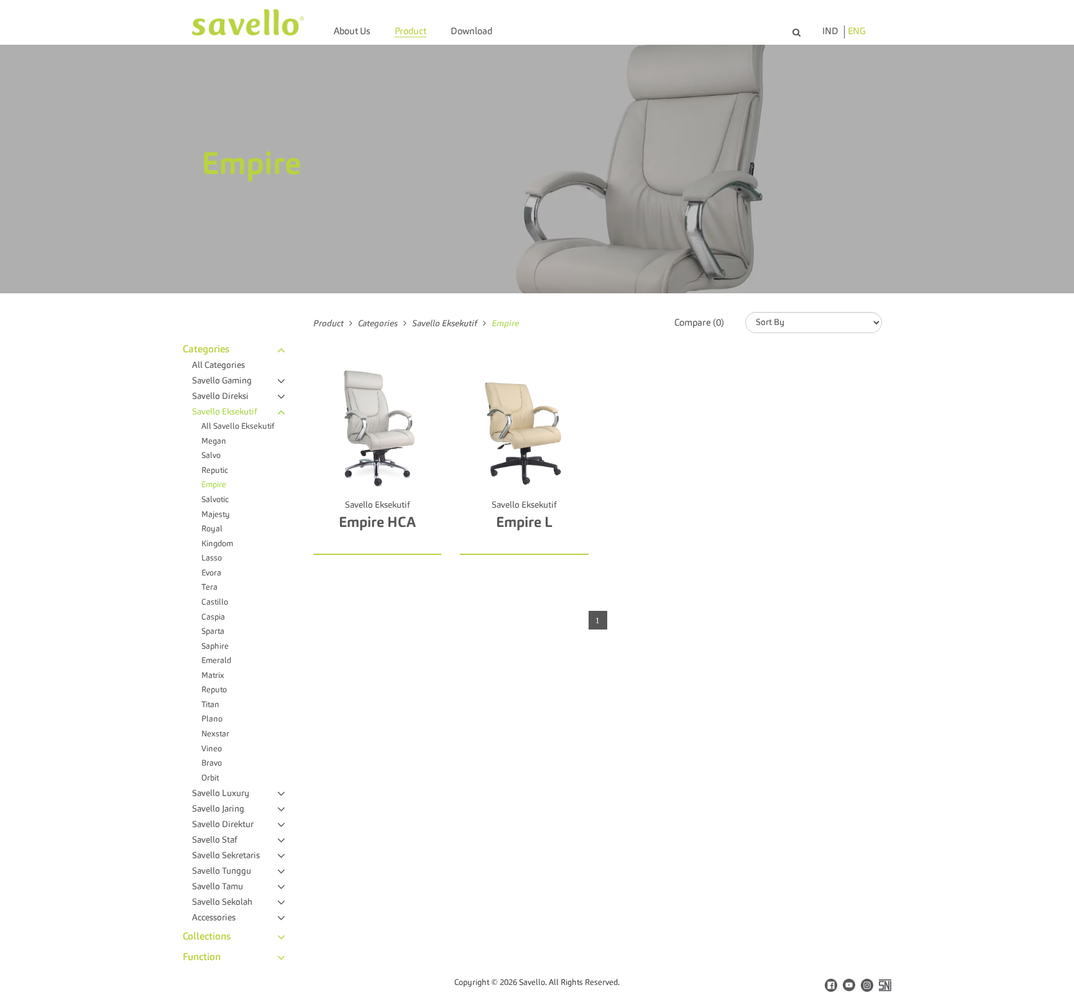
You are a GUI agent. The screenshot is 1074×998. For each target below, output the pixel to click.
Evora (211, 573)
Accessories (214, 917)
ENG (857, 32)
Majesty (215, 515)
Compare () (699, 323)
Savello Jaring (218, 809)
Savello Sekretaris (226, 855)
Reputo (214, 690)
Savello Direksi (220, 396)
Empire (213, 485)
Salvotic (215, 500)
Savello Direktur (223, 824)
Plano (212, 719)
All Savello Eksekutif (237, 427)
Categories (206, 350)
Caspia (213, 617)
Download (471, 32)
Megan (213, 441)
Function (202, 958)
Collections (207, 937)
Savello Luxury (220, 793)
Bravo (211, 763)
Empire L (524, 523)
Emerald (216, 661)
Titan (210, 705)
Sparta (212, 632)
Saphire (215, 647)
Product (410, 32)
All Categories (218, 365)
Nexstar (215, 734)
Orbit (210, 778)
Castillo (214, 602)
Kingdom (217, 544)
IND (830, 32)
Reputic (214, 471)
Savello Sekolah (222, 902)
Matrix (212, 676)
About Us (352, 32)
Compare (383, 544)
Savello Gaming (222, 381)
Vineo (211, 749)
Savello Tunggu (221, 871)
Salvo (211, 456)
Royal (212, 529)
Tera (209, 588)
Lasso (211, 558)
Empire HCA (377, 523)
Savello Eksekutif (224, 412)
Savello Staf (214, 840)
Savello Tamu (217, 886)
